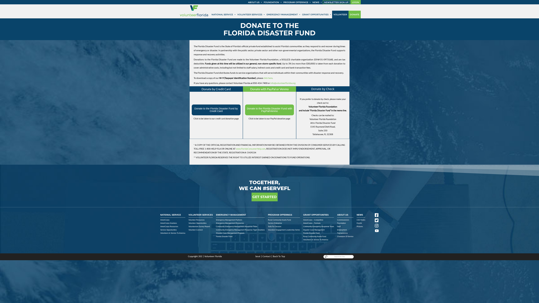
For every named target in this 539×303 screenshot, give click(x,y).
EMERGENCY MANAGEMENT (231, 215)
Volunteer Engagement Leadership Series (284, 230)
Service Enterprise (275, 223)
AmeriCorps (164, 220)
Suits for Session (274, 227)
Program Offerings (295, 2)
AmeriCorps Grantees (168, 223)
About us (253, 2)
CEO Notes (361, 220)
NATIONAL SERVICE (170, 215)
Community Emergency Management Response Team (236, 227)
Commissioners (343, 220)
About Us (342, 215)
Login (355, 2)
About (257, 256)
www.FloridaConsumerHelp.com (250, 148)
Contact (266, 256)
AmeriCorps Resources (169, 227)
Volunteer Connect (196, 230)
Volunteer (340, 14)
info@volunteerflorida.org (282, 83)
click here (267, 78)
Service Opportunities (168, 230)
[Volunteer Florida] (194, 16)
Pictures (360, 227)
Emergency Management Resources (230, 223)
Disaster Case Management (314, 230)
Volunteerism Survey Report (199, 227)
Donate (354, 14)
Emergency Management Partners (229, 220)
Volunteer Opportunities (197, 223)
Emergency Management (282, 14)
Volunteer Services (249, 14)
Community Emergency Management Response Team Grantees (240, 230)
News (315, 2)
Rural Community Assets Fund (279, 220)
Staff (339, 227)
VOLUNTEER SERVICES (201, 215)
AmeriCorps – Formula (311, 223)
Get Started (264, 197)
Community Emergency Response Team (318, 227)
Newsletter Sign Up (336, 2)
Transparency (342, 233)
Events (359, 223)
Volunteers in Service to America (172, 233)
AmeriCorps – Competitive (313, 220)
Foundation (271, 2)
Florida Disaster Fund (224, 236)
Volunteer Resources (197, 220)
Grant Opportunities (315, 14)
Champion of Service (345, 236)
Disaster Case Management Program (230, 233)
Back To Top (279, 256)
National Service (222, 14)
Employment (342, 230)
